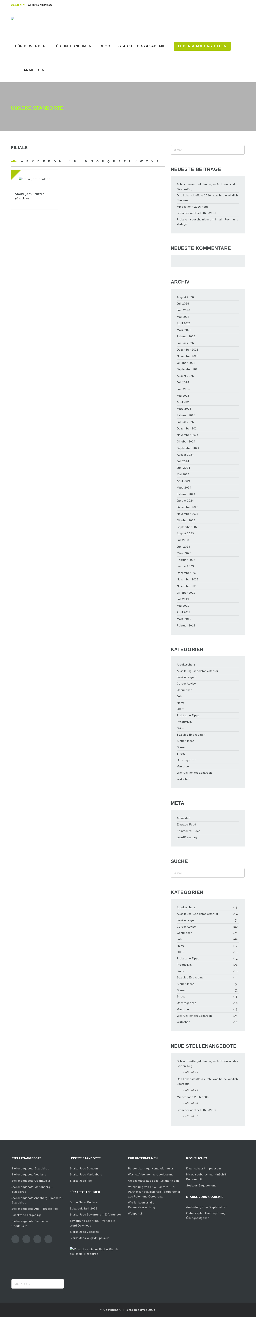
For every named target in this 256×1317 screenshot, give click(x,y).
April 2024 (184, 481)
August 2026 (185, 297)
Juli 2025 (183, 382)
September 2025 (188, 369)
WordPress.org (187, 837)
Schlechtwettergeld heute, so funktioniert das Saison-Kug (207, 187)
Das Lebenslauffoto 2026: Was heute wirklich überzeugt (207, 198)
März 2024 (184, 487)
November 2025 (188, 356)
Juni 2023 (183, 546)
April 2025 (184, 402)
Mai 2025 (183, 395)
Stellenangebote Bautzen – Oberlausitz (29, 1223)
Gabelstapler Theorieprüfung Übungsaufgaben (206, 1215)
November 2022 (188, 579)
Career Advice (186, 683)
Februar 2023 (186, 559)
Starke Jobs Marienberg (86, 1174)
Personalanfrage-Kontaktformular (150, 1168)
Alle (14, 161)
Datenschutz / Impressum (203, 1168)
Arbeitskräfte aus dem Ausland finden (153, 1180)
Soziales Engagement (191, 734)
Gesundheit (184, 690)
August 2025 (185, 375)
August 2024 (185, 454)
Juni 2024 (183, 467)
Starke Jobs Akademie (142, 46)
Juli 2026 (183, 303)
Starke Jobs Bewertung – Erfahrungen (96, 1214)
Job (179, 696)
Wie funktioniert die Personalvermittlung (141, 1205)
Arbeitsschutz (186, 664)
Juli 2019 (183, 599)
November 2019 (188, 586)
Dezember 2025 (188, 349)
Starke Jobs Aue (81, 1180)
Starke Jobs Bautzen (30, 194)
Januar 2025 (185, 421)
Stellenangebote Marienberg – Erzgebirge (32, 1189)
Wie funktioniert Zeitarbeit (194, 772)
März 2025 (184, 408)
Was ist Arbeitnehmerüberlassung (151, 1174)
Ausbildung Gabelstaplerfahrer (197, 671)
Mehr (34, 170)
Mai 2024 (183, 474)
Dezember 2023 (188, 507)
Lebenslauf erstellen (202, 46)
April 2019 (184, 612)
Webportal (135, 1213)
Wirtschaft (183, 779)
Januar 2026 (185, 343)
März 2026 (184, 330)
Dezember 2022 (188, 572)
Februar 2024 (186, 494)
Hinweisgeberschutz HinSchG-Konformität (206, 1177)
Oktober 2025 (186, 362)
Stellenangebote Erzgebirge (30, 1168)
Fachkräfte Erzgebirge (26, 1214)
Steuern (182, 747)
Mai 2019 (183, 605)
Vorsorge (183, 766)
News (180, 702)
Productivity (185, 721)
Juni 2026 (183, 310)
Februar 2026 (186, 336)
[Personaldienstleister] (40, 22)
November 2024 (188, 434)
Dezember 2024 (188, 428)
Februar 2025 (186, 415)
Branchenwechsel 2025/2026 (196, 213)
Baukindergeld (186, 677)
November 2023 (188, 513)
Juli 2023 (183, 540)
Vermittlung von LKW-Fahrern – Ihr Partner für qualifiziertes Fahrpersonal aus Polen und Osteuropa (154, 1191)
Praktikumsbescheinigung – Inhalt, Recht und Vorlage (207, 222)
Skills (180, 728)
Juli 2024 (183, 461)
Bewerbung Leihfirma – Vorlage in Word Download (93, 1223)
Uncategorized (187, 760)
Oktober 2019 (186, 592)
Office (181, 709)
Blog (105, 46)
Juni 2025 (183, 389)
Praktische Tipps (188, 715)
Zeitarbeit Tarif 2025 (83, 1208)
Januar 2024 (185, 500)
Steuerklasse (185, 740)
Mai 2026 (183, 316)
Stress (181, 753)
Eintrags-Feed (186, 824)
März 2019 (184, 618)
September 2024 (188, 448)
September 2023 (188, 527)
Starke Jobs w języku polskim (90, 1238)
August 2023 (185, 533)
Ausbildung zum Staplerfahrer (206, 1207)
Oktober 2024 (186, 441)
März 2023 (184, 553)
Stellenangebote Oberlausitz (30, 1180)
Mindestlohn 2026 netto (193, 206)
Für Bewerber (30, 46)
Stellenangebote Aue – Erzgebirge (34, 1208)
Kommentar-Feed (189, 830)
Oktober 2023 (186, 520)
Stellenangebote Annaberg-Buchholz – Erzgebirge (37, 1200)
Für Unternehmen (73, 46)
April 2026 (184, 323)
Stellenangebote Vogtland (28, 1174)
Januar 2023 (185, 566)
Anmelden (33, 70)
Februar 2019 (186, 625)
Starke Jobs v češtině (84, 1231)
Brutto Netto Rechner (84, 1202)
